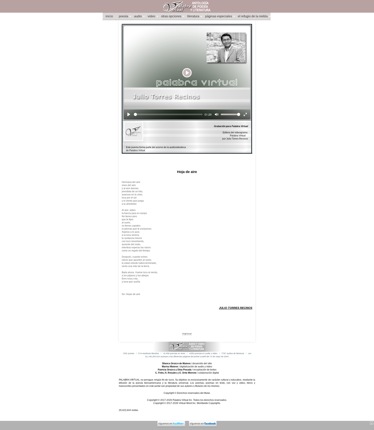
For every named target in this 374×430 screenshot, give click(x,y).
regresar (187, 333)
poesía (123, 16)
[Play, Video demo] (129, 114)
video (151, 16)
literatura (193, 16)
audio (138, 16)
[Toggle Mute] (216, 114)
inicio (109, 16)
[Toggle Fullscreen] (245, 114)
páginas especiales (218, 16)
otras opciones (171, 16)
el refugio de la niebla (253, 16)
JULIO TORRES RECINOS (235, 307)
